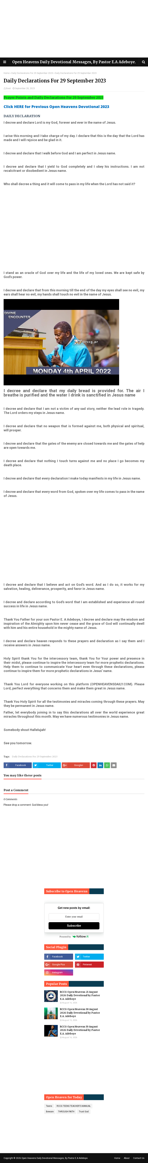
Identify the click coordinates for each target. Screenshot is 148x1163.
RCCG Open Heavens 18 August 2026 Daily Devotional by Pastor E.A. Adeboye (80, 1013)
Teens (49, 1106)
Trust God (84, 1111)
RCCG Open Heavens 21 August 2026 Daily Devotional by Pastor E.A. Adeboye (80, 995)
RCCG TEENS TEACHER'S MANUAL (74, 1106)
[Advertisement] (74, 29)
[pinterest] (89, 965)
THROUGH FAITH (66, 1111)
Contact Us (138, 1158)
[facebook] (58, 957)
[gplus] (58, 965)
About (127, 1158)
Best (8, 88)
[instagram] (58, 972)
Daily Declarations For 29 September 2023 (32, 73)
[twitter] (89, 957)
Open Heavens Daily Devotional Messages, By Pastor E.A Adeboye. (74, 62)
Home (7, 73)
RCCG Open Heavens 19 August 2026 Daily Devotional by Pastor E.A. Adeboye (80, 1030)
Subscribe (74, 925)
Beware (50, 1111)
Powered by (65, 936)
